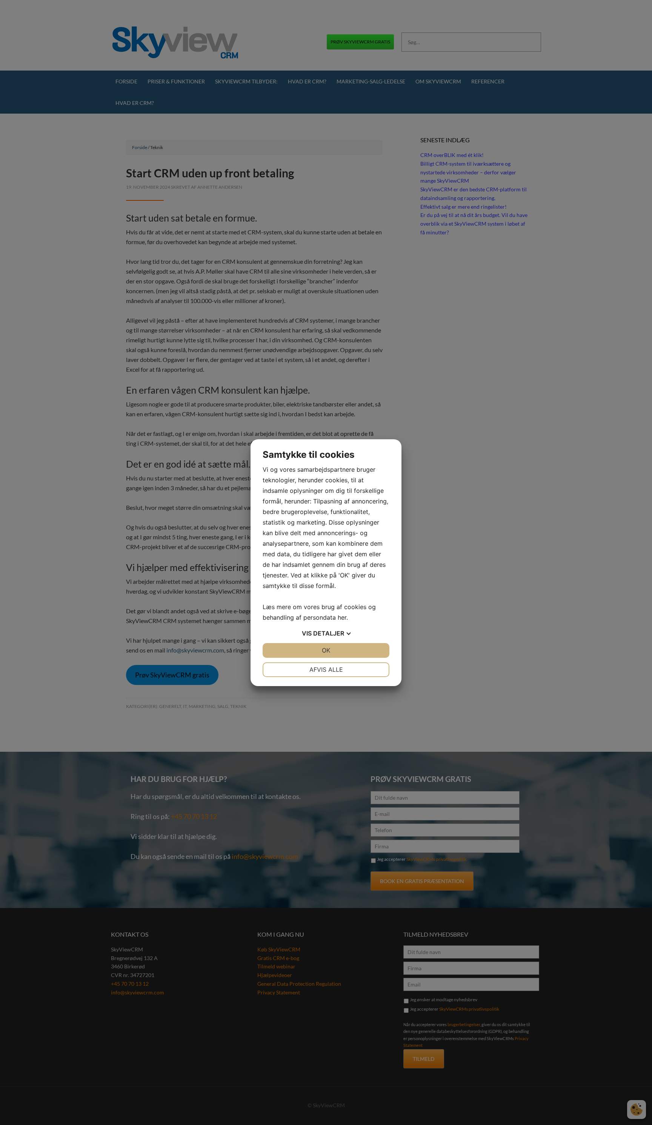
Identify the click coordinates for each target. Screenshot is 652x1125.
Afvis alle (326, 669)
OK (326, 650)
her (342, 617)
